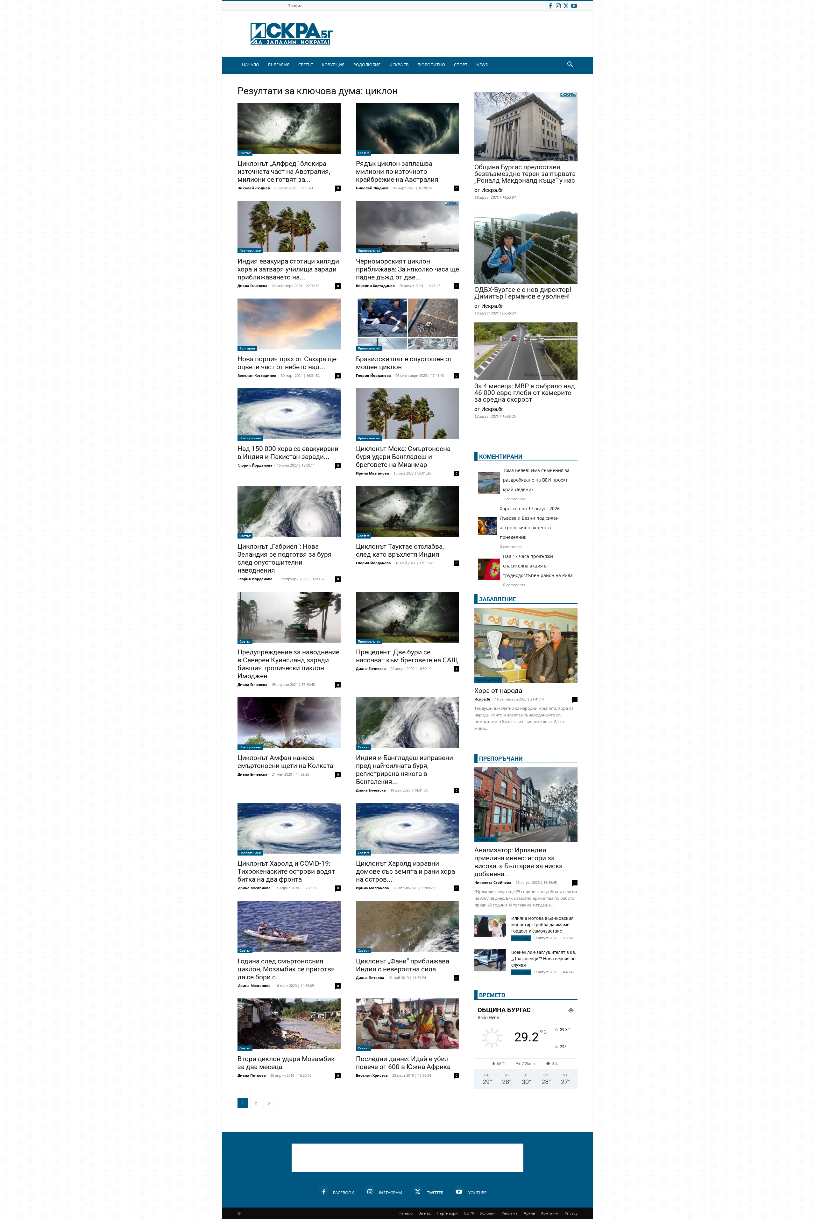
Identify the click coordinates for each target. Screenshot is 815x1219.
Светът (245, 153)
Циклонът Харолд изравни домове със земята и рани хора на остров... (405, 871)
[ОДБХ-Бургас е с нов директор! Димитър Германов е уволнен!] (526, 246)
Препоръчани (250, 250)
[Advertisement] (407, 1158)
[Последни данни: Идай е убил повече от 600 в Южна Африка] (407, 1024)
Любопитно (485, 839)
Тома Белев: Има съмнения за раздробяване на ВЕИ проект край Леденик (536, 479)
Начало (406, 1213)
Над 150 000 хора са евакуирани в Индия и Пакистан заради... (287, 453)
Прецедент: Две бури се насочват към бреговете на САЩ (407, 656)
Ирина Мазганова (372, 473)
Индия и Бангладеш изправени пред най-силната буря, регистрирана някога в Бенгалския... (404, 770)
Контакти (550, 1213)
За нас (425, 1213)
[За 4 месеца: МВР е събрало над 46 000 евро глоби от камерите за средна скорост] (526, 352)
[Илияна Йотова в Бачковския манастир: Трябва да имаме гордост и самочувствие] (490, 926)
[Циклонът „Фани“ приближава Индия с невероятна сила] (407, 927)
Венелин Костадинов (375, 285)
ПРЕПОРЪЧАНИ (501, 758)
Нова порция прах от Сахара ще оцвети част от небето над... (287, 363)
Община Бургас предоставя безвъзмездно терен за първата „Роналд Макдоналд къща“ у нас (525, 174)
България (247, 348)
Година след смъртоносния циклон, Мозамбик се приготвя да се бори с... (286, 969)
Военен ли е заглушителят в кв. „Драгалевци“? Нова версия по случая (543, 959)
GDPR (469, 1213)
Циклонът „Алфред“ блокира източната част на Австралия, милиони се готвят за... (283, 171)
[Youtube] (574, 5)
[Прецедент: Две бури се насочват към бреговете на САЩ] (407, 618)
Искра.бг (482, 699)
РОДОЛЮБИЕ (366, 64)
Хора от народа (498, 690)
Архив (529, 1213)
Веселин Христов (372, 1075)
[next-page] (269, 1103)
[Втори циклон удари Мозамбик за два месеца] (289, 1024)
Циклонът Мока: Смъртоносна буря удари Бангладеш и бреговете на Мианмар (403, 457)
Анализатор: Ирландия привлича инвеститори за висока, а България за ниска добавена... (518, 862)
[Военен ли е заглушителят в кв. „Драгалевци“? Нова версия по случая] (490, 960)
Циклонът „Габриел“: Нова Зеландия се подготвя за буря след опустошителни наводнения (284, 558)
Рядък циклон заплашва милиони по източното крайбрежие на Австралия (397, 171)
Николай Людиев (253, 188)
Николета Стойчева (492, 882)
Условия (488, 1213)
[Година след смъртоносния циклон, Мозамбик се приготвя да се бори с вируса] (289, 927)
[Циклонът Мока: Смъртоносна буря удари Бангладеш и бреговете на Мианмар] (407, 414)
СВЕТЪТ (305, 64)
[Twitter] (566, 5)
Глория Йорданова (373, 375)
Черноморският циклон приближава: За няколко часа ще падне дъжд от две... (407, 269)
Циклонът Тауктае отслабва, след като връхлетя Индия (400, 550)
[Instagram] (558, 5)
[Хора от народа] (526, 645)
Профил (294, 5)
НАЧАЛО (250, 64)
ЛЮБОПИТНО (431, 64)
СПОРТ (460, 64)
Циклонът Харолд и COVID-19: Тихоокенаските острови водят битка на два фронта (286, 871)
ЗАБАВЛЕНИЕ (497, 599)
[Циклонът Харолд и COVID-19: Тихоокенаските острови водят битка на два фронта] (289, 829)
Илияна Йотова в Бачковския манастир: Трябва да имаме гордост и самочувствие (542, 925)
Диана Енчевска (252, 285)
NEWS (482, 64)
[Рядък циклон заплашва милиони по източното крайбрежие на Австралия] (407, 129)
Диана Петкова (370, 977)
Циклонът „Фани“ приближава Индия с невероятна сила (402, 965)
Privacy (571, 1213)
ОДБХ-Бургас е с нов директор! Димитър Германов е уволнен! (522, 293)
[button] (570, 65)
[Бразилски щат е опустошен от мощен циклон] (407, 325)
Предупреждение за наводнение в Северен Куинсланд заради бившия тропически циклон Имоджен (288, 664)
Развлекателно (488, 680)
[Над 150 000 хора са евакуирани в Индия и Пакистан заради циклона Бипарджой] (289, 414)
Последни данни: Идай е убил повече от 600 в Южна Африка (403, 1063)
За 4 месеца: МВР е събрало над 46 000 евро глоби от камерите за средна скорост (524, 393)
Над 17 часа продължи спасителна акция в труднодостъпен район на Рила (538, 565)
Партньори (447, 1213)
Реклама (510, 1213)
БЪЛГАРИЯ (278, 64)
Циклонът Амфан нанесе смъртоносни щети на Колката (285, 762)
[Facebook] (550, 5)
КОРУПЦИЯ (333, 64)
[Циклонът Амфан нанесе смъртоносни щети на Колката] (289, 723)
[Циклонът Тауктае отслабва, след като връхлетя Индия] (407, 512)
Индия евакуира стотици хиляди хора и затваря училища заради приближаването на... (288, 269)
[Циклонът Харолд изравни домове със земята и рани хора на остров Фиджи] (407, 829)
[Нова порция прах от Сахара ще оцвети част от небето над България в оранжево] (289, 325)
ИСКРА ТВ (398, 64)
